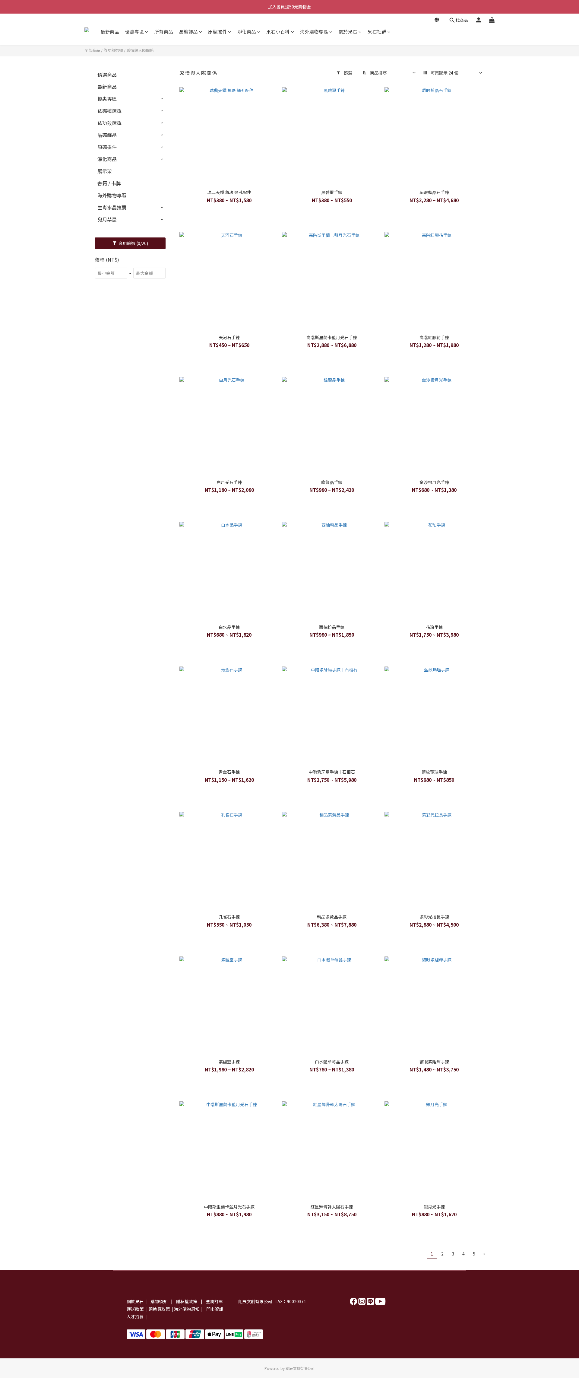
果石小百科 (278, 31)
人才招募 (135, 1316)
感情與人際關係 (140, 50)
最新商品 (109, 31)
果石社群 (377, 31)
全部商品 (92, 50)
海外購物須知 (186, 1309)
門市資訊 (214, 1309)
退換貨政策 (159, 1309)
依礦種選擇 (109, 110)
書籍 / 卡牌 (109, 183)
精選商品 (107, 74)
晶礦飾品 (188, 31)
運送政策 (135, 1309)
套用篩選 (133, 243)
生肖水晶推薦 (111, 207)
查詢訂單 (214, 1301)
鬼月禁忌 (107, 219)
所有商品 (163, 31)
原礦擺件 (217, 31)
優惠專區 (134, 31)
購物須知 (159, 1301)
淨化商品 (246, 31)
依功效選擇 (113, 50)
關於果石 (348, 31)
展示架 (104, 171)
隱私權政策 (187, 1301)
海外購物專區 (314, 31)
